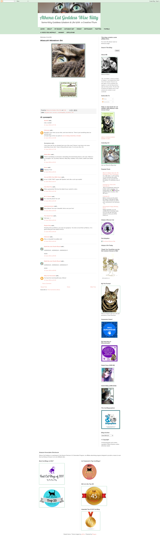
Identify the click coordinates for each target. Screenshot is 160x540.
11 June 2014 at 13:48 (50, 138)
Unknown (47, 130)
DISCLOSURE (71, 32)
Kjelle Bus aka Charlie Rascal (52, 246)
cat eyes (55, 112)
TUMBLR (107, 29)
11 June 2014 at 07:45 (50, 125)
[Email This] (70, 110)
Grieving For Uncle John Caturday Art (109, 185)
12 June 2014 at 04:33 (50, 241)
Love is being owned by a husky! (71, 135)
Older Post (93, 287)
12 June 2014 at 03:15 (50, 220)
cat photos (68, 112)
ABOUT (49, 29)
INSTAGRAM (88, 29)
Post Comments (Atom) (54, 289)
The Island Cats (48, 215)
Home (68, 287)
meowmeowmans (49, 206)
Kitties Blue (47, 154)
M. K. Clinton (47, 196)
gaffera (83, 534)
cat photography (61, 112)
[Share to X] (73, 110)
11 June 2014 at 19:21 (50, 162)
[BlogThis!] (71, 110)
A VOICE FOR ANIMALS (48, 32)
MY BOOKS (58, 29)
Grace (45, 167)
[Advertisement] (68, 103)
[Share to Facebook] (75, 110)
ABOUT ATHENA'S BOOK (108, 137)
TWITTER (98, 29)
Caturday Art (106, 196)
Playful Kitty (47, 225)
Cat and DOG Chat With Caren (52, 177)
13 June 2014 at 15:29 (50, 280)
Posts (104, 99)
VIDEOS (79, 29)
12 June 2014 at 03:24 (50, 231)
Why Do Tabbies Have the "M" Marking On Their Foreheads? (111, 173)
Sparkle (46, 120)
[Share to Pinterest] (76, 110)
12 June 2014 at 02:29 (50, 201)
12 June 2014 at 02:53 (50, 210)
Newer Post (44, 287)
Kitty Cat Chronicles (50, 275)
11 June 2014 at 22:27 (50, 181)
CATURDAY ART (69, 29)
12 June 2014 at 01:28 (50, 191)
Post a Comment (46, 283)
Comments (106, 102)
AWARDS (61, 32)
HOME (42, 29)
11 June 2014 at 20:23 (50, 172)
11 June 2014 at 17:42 (50, 149)
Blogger (94, 534)
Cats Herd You (48, 186)
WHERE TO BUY (105, 138)
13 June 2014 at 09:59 (50, 256)
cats (73, 112)
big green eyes (48, 112)
